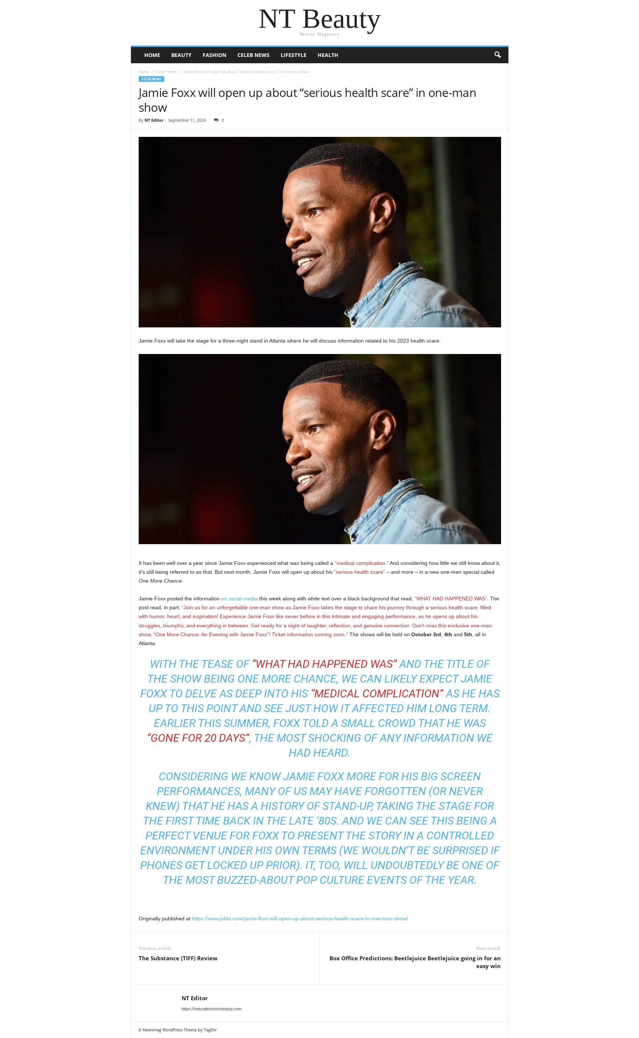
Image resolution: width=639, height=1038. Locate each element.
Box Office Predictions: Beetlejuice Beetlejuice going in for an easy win (415, 962)
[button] (497, 55)
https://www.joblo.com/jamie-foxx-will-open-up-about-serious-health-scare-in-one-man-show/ (300, 918)
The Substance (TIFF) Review (178, 958)
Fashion (214, 54)
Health (328, 54)
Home (152, 54)
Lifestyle (294, 54)
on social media (239, 598)
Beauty (181, 54)
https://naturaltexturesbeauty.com (211, 1009)
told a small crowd (359, 723)
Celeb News (253, 54)
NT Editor (154, 120)
